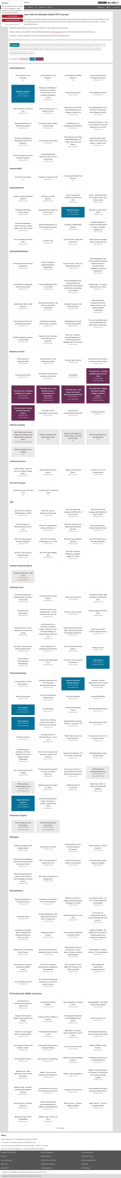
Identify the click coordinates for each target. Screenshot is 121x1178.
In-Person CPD (24, 59)
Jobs (36, 7)
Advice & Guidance (47, 1152)
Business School (75, 45)
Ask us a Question (6, 1160)
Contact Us (116, 7)
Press (45, 1172)
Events (32, 59)
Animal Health (37, 45)
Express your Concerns (48, 1160)
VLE (9, 1172)
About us (50, 7)
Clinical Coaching (87, 45)
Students (30, 7)
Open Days (4, 1164)
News (108, 7)
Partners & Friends (87, 1156)
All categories (14, 45)
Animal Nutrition (48, 45)
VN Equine (86, 49)
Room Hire (84, 1164)
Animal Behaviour (26, 45)
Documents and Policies (8, 1152)
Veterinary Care (50, 49)
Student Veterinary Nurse (35, 49)
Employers (42, 7)
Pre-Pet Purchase (15, 49)
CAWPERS (14, 1172)
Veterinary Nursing (62, 49)
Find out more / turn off (12, 24)
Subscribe (4, 1172)
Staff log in (30, 1172)
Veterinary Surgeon (75, 49)
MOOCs (15, 59)
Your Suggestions (46, 1168)
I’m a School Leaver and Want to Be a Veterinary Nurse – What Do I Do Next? (24, 1145)
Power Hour (39, 59)
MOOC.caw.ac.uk (57, 32)
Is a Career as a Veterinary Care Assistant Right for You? (18, 1142)
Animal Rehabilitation (61, 45)
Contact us (4, 1156)
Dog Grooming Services (88, 1160)
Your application (22, 1172)
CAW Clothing (85, 1168)
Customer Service (99, 45)
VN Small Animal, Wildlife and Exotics (21, 53)
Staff (41, 1172)
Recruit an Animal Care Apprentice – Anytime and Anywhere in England (22, 1149)
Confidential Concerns (48, 1164)
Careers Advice (46, 1156)
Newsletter (100, 7)
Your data (36, 1172)
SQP (24, 49)
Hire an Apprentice (87, 1152)
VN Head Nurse (96, 49)
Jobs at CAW (5, 1168)
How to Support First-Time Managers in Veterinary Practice (19, 1139)
